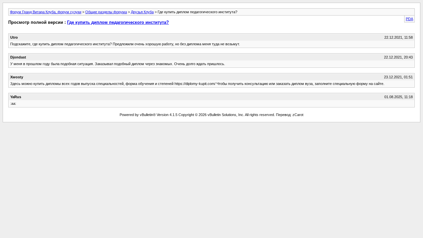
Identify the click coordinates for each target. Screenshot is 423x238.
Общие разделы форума (106, 12)
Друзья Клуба (142, 12)
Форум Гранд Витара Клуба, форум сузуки (45, 12)
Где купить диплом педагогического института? (118, 22)
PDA (409, 19)
